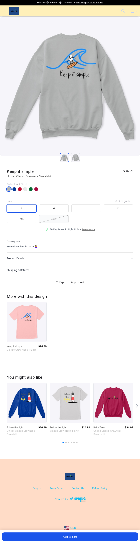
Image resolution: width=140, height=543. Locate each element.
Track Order (56, 488)
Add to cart (70, 537)
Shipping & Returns (18, 270)
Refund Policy (100, 488)
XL (118, 208)
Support (37, 488)
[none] (122, 201)
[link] (26, 322)
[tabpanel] (70, 86)
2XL (22, 219)
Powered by (61, 499)
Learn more (88, 229)
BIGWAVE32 (54, 2)
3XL (54, 219)
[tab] (64, 157)
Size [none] (9, 201)
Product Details (15, 258)
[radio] (21, 208)
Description (13, 241)
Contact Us (78, 488)
